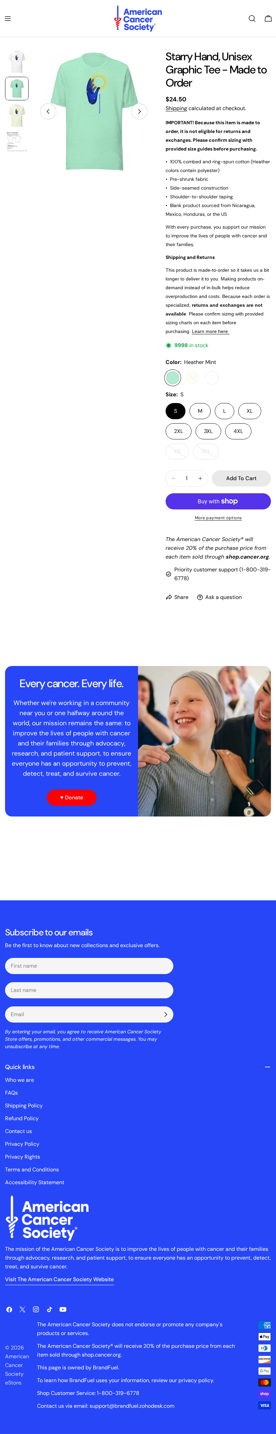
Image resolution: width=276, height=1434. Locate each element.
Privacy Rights (22, 1156)
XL (250, 410)
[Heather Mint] (173, 378)
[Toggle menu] (7, 18)
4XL (238, 431)
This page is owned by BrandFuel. (78, 1367)
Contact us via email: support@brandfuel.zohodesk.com (105, 1405)
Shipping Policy (24, 1105)
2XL (178, 431)
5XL (210, 454)
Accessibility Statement (34, 1182)
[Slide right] (139, 111)
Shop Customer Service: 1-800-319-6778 (88, 1393)
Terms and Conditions (32, 1169)
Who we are (19, 1079)
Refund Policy (22, 1118)
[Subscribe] (166, 1014)
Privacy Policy (22, 1143)
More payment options (218, 518)
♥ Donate (71, 797)
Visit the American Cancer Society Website (59, 1279)
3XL (208, 431)
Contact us (18, 1131)
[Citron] (192, 378)
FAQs (11, 1092)
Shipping (176, 108)
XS (181, 454)
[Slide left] (48, 111)
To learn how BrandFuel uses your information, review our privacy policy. (125, 1380)
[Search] (252, 18)
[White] (212, 378)
